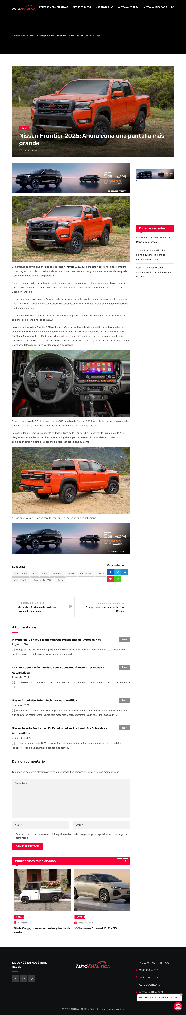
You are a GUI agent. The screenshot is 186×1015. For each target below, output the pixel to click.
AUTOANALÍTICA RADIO (155, 7)
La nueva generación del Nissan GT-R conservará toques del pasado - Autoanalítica (58, 670)
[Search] (172, 7)
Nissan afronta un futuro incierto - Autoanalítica (44, 700)
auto (34, 573)
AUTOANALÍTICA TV (128, 7)
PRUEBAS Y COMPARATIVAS (53, 7)
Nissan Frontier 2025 (42, 580)
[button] (119, 861)
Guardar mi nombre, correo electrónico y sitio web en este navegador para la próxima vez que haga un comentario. (71, 836)
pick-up (60, 580)
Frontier (70, 266)
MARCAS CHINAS (104, 7)
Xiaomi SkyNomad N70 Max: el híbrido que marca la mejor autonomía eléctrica (152, 255)
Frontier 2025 (86, 573)
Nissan (16, 299)
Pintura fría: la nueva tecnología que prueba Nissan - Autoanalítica (56, 639)
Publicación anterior (32, 603)
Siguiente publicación (108, 603)
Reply (124, 639)
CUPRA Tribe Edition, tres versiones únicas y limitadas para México (154, 272)
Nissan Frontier (20, 580)
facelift (71, 573)
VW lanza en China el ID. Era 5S (33, 928)
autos (44, 573)
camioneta (57, 573)
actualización (20, 573)
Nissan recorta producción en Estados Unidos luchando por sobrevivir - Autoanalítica (59, 731)
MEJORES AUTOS (82, 7)
